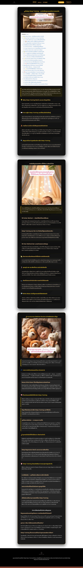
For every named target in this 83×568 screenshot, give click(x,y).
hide (27, 34)
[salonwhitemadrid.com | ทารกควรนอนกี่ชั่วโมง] (21, 2)
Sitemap (45, 2)
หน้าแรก (34, 2)
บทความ (39, 2)
